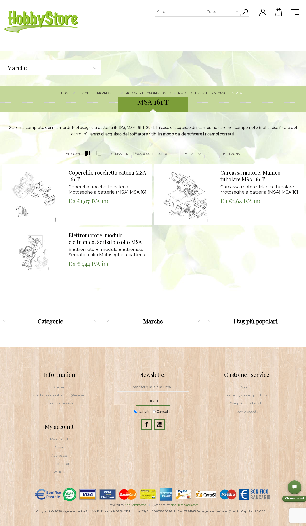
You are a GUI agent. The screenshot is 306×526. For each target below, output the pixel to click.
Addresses (59, 455)
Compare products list (247, 403)
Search (246, 387)
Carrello (279, 12)
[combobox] (190, 11)
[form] (153, 387)
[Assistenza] (294, 487)
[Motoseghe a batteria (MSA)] (33, 258)
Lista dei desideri (36, 177)
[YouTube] (159, 424)
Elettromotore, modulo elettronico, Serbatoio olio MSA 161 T (105, 239)
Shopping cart (59, 463)
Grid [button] (88, 154)
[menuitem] (59, 387)
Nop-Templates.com (185, 505)
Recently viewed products (246, 395)
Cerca (245, 11)
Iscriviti (143, 412)
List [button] (98, 154)
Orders (59, 447)
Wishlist (59, 472)
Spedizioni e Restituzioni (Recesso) (59, 395)
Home (66, 92)
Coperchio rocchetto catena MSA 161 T (107, 176)
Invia (153, 400)
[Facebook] (146, 424)
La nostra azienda (59, 403)
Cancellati (165, 412)
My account (59, 439)
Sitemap (59, 387)
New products (247, 411)
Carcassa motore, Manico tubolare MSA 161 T (250, 176)
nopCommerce (135, 505)
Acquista (27, 165)
